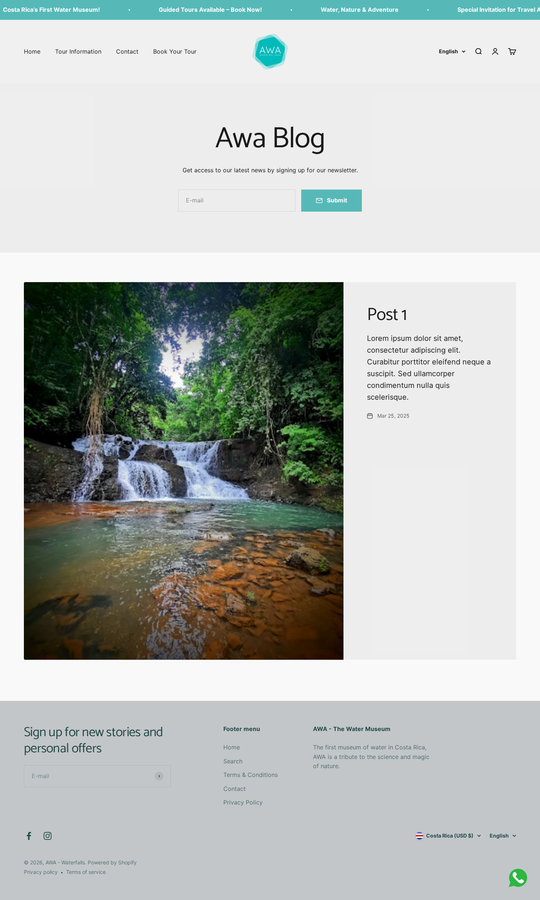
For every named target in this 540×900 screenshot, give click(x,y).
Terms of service (86, 872)
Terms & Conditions (250, 774)
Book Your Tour (175, 51)
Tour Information (78, 51)
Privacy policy (41, 872)
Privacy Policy (243, 802)
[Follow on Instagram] (48, 836)
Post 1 (387, 315)
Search (232, 761)
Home (32, 51)
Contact (127, 51)
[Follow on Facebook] (29, 836)
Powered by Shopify (112, 862)
